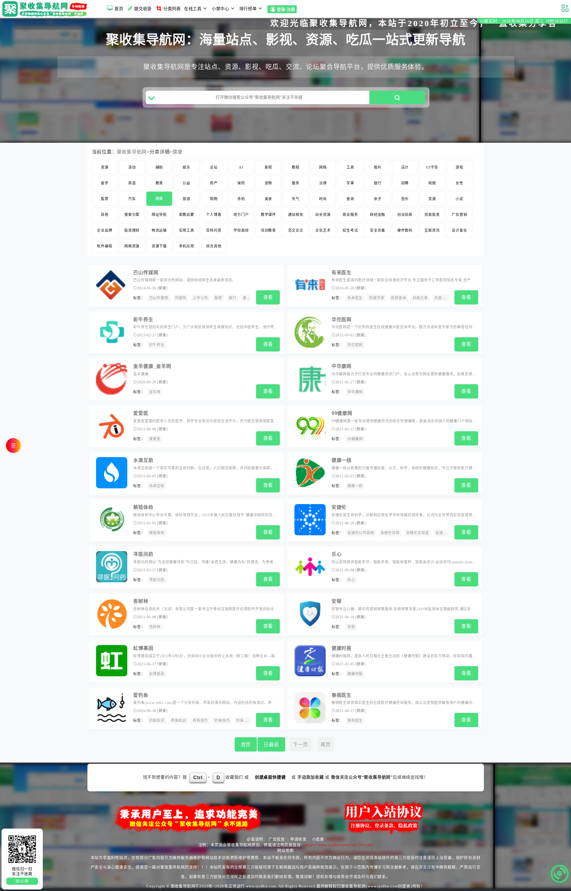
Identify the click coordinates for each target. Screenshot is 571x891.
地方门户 (241, 215)
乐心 (337, 554)
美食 (268, 199)
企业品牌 (104, 230)
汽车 (132, 199)
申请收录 (298, 839)
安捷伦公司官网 (360, 533)
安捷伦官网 (390, 533)
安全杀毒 (377, 230)
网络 (323, 167)
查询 (350, 199)
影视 (268, 167)
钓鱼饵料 (243, 721)
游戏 (459, 167)
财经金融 (377, 215)
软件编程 (104, 246)
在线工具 (193, 9)
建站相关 (295, 215)
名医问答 (442, 298)
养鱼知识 (178, 721)
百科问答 (213, 230)
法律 (323, 183)
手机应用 (186, 246)
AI (241, 167)
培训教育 (268, 230)
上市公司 (200, 298)
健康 (177, 151)
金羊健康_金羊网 (152, 366)
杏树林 (140, 601)
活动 (132, 167)
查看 (268, 297)
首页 (118, 9)
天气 (295, 199)
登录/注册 (285, 10)
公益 (186, 183)
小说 (459, 199)
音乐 (405, 199)
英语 (132, 183)
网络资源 (131, 246)
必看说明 (255, 839)
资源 (105, 167)
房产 (214, 183)
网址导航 (159, 215)
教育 (159, 183)
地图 (432, 183)
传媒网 (180, 298)
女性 (459, 183)
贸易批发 (432, 215)
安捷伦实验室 (417, 533)
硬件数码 (404, 230)
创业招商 (404, 215)
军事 (350, 183)
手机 (241, 199)
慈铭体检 (143, 507)
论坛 (214, 167)
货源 (432, 199)
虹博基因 (143, 648)
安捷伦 (339, 507)
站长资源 (322, 215)
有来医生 (342, 272)
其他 (105, 215)
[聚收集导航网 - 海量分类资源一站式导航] (46, 9)
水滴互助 (143, 460)
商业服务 (350, 215)
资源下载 (159, 246)
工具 (350, 167)
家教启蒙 (186, 215)
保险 (241, 183)
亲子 (378, 199)
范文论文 (295, 230)
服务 (295, 183)
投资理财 (131, 230)
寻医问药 (143, 554)
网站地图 (285, 850)
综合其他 (213, 246)
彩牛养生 (143, 319)
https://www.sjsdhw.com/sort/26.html (339, 845)
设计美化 (459, 230)
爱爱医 (140, 413)
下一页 (300, 744)
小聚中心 (220, 9)
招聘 (405, 183)
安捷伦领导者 (446, 533)
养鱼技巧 (200, 721)
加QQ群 (22, 881)
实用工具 (186, 230)
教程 (295, 167)
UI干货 (432, 167)
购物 (214, 199)
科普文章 (420, 298)
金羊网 (155, 392)
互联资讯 (432, 230)
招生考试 (350, 230)
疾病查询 (398, 298)
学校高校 (241, 230)
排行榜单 (248, 9)
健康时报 (342, 648)
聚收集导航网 (132, 151)
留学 (105, 183)
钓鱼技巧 (222, 721)
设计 (405, 167)
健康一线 (342, 460)
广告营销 (459, 215)
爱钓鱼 (140, 695)
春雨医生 (342, 695)
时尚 (323, 199)
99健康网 (342, 413)
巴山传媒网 (145, 272)
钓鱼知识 (156, 721)
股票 (105, 199)
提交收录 (143, 9)
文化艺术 (322, 230)
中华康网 (342, 366)
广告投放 (277, 839)
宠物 (268, 183)
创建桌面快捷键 (270, 777)
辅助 (159, 167)
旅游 (186, 199)
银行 (378, 183)
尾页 (326, 744)
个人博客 (213, 215)
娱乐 (186, 167)
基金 (246, 298)
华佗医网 (342, 319)
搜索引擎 (131, 215)
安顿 (337, 601)
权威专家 (376, 298)
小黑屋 (318, 839)
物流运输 (159, 230)
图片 (378, 167)
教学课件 (268, 215)
